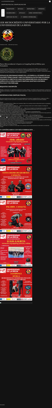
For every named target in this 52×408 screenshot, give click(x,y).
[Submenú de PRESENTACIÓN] (14, 8)
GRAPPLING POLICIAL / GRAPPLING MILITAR (13, 4)
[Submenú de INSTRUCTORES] (34, 8)
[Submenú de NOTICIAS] (23, 8)
